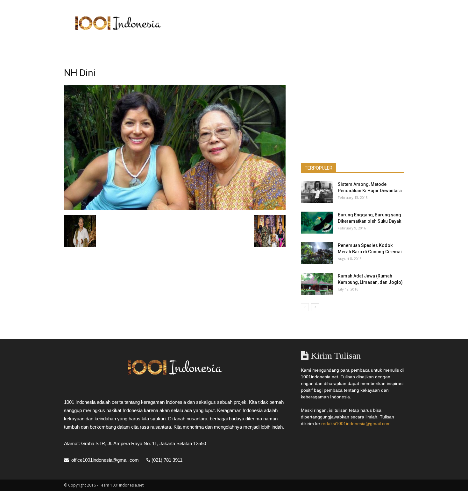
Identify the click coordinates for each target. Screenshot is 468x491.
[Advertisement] (288, 23)
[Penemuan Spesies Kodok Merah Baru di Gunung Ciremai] (317, 253)
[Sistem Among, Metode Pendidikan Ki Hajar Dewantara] (317, 192)
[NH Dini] (175, 208)
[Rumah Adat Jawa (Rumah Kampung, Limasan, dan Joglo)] (317, 284)
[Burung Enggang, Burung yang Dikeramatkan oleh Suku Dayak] (317, 223)
